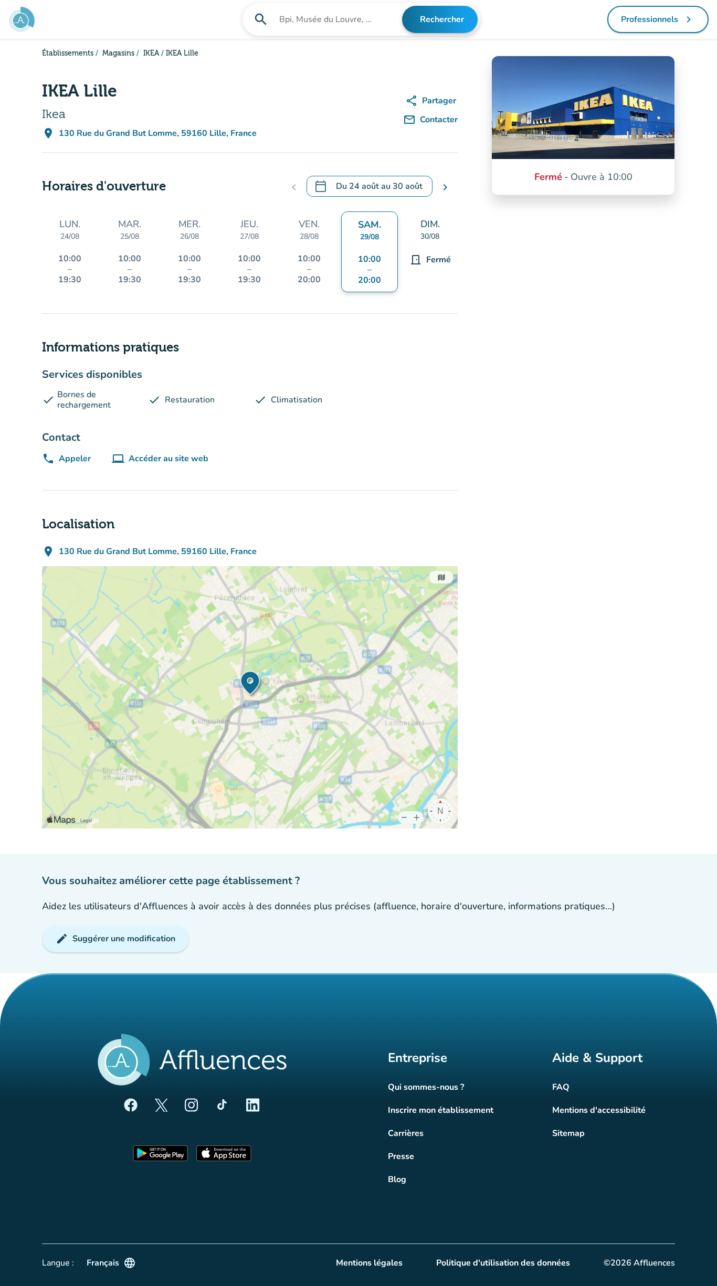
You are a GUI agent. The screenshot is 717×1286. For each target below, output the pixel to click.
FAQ (561, 1087)
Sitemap (568, 1133)
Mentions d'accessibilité (599, 1110)
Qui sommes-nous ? (426, 1087)
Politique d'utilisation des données (503, 1263)
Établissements (67, 53)
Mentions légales (369, 1263)
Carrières (406, 1133)
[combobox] (339, 19)
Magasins (117, 53)
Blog (397, 1179)
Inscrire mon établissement (440, 1110)
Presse (401, 1156)
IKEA (150, 53)
